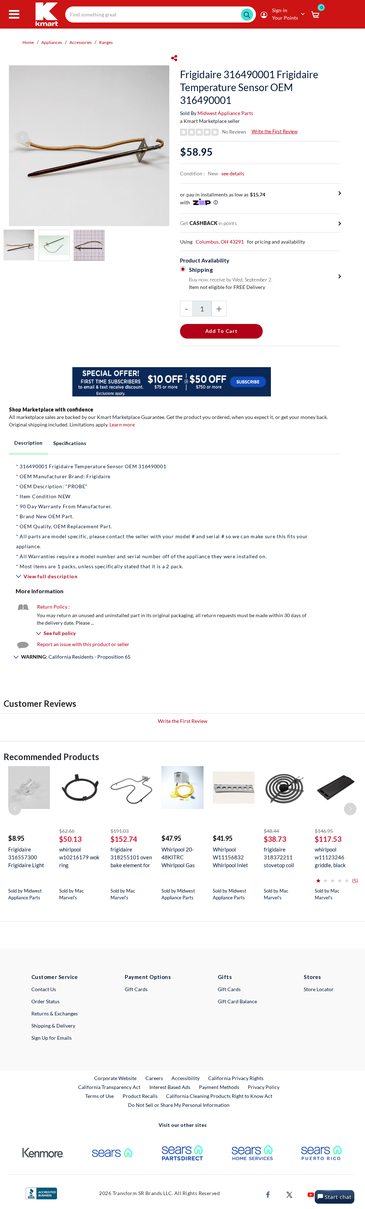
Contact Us (43, 989)
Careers (154, 1078)
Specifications (69, 443)
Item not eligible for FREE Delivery (227, 287)
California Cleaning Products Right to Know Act (219, 1096)
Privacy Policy (263, 1087)
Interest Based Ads (169, 1087)
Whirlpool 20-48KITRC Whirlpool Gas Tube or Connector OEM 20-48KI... (180, 857)
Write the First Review (275, 131)
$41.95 (222, 838)
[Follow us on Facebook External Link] (268, 1194)
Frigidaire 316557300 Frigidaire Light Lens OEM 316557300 (26, 857)
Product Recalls (140, 1096)
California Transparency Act (109, 1087)
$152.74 (123, 839)
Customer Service (54, 977)
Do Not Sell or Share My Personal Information (179, 1105)
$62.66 (66, 831)
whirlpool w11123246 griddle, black (330, 857)
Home (28, 42)
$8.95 (16, 838)
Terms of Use (99, 1096)
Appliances (51, 42)
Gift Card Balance (237, 1001)
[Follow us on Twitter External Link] (289, 1194)
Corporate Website (115, 1078)
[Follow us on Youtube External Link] (311, 1194)
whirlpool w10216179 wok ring (79, 857)
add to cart (221, 331)
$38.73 (275, 839)
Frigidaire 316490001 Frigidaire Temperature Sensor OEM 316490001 (249, 87)
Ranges (106, 42)
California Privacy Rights (235, 1078)
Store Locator (319, 989)
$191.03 (119, 831)
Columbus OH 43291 (220, 242)
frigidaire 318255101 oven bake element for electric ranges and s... (131, 857)
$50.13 (70, 839)
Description (28, 443)
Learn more (122, 424)
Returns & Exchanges (54, 1013)
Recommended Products (51, 756)
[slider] (332, 877)
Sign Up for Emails (51, 1038)
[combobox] (160, 14)
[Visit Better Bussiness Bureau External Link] (41, 1193)
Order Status (45, 1001)
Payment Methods (219, 1087)
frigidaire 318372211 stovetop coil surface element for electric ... (283, 857)
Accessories (81, 42)
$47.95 (171, 838)
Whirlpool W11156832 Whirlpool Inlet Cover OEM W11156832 (230, 857)
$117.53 (328, 839)
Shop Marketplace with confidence (51, 409)
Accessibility (185, 1078)
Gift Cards (136, 989)
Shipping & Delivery (53, 1026)
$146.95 (324, 831)
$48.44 (271, 831)
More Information (39, 591)
